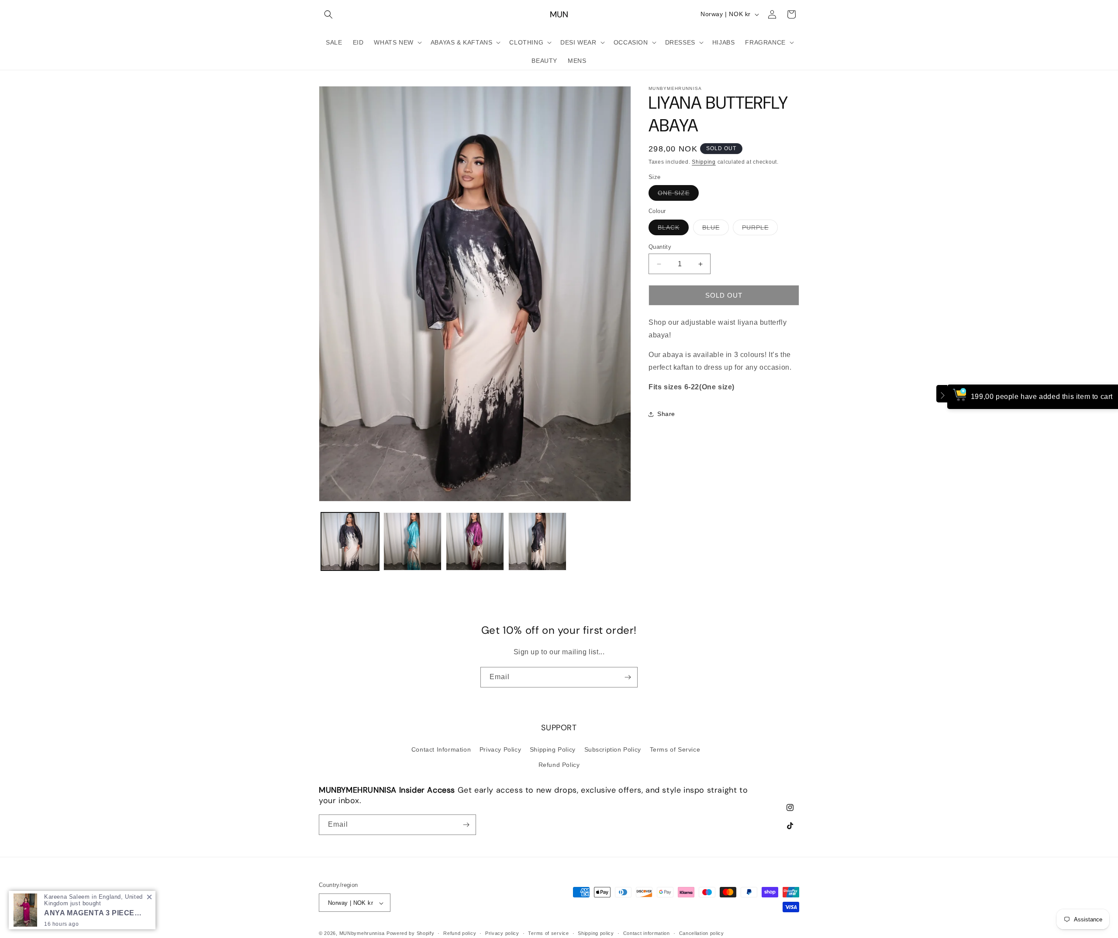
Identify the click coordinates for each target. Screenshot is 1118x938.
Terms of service (548, 933)
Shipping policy (596, 933)
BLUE (715, 229)
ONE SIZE (678, 195)
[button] (328, 14)
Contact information (646, 933)
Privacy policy (502, 933)
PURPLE (760, 229)
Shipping (704, 162)
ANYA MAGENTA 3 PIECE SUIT (93, 913)
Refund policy (459, 933)
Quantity (660, 247)
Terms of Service (675, 749)
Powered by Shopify (410, 933)
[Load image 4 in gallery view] (412, 541)
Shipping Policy (553, 749)
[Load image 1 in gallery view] (350, 541)
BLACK (673, 229)
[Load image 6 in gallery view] (537, 541)
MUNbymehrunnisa (362, 933)
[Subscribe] (627, 677)
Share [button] (666, 413)
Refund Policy (559, 764)
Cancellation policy (701, 933)
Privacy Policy (500, 749)
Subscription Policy (612, 749)
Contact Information (441, 749)
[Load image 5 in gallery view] (475, 541)
